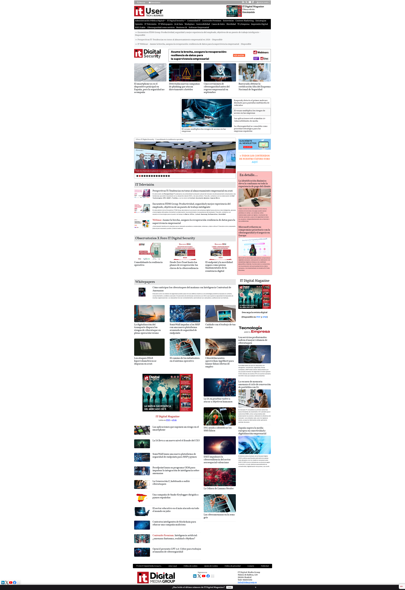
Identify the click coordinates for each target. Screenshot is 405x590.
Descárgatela (248, 12)
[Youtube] (250, 2)
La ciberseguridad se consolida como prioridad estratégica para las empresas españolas (250, 129)
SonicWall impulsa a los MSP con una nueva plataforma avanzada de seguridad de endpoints (185, 329)
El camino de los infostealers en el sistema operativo (185, 360)
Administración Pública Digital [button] (149, 21)
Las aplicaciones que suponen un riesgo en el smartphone (176, 428)
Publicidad (265, 566)
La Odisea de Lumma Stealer (219, 488)
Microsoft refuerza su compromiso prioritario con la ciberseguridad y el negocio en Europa (254, 231)
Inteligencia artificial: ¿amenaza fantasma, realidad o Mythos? (175, 537)
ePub (174, 420)
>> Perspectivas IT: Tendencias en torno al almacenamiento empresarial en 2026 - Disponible (178, 39)
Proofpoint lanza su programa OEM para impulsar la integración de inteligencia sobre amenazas (176, 470)
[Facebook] (253, 2)
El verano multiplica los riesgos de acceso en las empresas (204, 130)
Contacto (250, 566)
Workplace (190, 24)
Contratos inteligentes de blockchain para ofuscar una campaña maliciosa (174, 523)
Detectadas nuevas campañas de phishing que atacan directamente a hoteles (184, 86)
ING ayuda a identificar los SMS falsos (218, 429)
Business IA (181, 27)
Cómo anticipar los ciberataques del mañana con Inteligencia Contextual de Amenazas (192, 289)
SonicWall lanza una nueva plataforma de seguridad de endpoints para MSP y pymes (175, 456)
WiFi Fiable (140, 27)
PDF (168, 420)
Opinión (139, 24)
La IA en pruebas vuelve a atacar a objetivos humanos (218, 400)
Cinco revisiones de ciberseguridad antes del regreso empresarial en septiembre (217, 88)
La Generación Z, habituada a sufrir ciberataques (171, 483)
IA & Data (178, 24)
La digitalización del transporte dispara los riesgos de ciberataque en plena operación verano (147, 329)
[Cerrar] (255, 587)
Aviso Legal (172, 566)
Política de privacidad (232, 566)
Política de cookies (190, 566)
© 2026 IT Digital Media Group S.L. (149, 566)
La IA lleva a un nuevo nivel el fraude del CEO (176, 440)
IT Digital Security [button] (175, 21)
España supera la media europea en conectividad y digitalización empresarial (252, 430)
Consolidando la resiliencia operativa (148, 264)
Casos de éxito (218, 24)
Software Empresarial (199, 27)
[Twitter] (246, 2)
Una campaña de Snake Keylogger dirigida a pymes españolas (175, 496)
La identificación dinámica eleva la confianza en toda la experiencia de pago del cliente (254, 183)
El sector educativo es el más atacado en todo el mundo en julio (176, 510)
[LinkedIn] (243, 2)
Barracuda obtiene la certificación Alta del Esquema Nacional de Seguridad (255, 86)
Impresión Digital (259, 24)
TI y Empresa (243, 24)
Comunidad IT (193, 21)
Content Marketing (244, 21)
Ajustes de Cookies (211, 566)
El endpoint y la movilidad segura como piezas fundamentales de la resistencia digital (219, 267)
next (230, 157)
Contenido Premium (211, 21)
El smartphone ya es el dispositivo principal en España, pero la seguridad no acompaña (149, 88)
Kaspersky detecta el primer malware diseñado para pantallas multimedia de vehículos (251, 103)
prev (140, 157)
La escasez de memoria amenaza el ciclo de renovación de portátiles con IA (254, 384)
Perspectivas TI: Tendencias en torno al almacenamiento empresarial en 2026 (193, 191)
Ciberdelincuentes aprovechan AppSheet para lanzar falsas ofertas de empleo (219, 362)
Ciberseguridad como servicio (161, 27)
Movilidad (231, 24)
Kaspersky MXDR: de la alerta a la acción (148, 171)
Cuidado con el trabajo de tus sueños (220, 326)
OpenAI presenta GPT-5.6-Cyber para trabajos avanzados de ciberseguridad (177, 550)
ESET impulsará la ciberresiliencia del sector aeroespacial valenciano (217, 459)
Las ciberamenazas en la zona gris (219, 516)
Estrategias (261, 21)
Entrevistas (228, 21)
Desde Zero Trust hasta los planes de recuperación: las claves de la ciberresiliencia (184, 265)
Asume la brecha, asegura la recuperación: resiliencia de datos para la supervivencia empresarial (194, 222)
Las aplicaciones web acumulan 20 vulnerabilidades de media (249, 119)
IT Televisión (150, 24)
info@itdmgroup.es (247, 582)
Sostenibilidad (203, 24)
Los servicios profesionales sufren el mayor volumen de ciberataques (252, 340)
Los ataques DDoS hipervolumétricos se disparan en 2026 (145, 361)
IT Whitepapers (165, 24)
